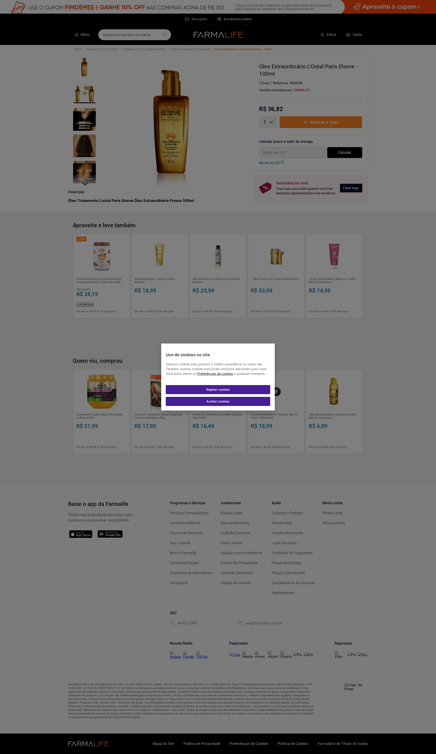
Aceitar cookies (218, 401)
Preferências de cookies (215, 374)
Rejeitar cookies (218, 389)
